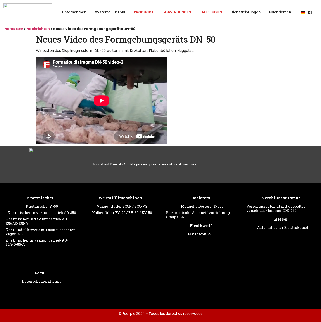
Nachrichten (280, 12)
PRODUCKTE (144, 12)
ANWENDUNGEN (177, 12)
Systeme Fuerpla (110, 12)
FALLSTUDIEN (211, 12)
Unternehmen (74, 12)
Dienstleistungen (246, 12)
